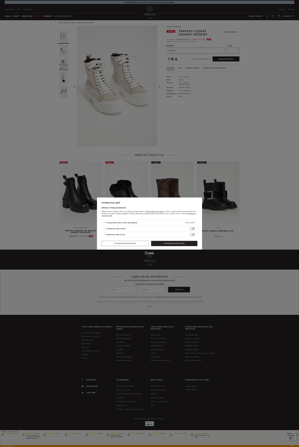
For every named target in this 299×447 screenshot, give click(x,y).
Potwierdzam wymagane (125, 243)
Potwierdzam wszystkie (174, 243)
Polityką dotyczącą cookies (154, 211)
